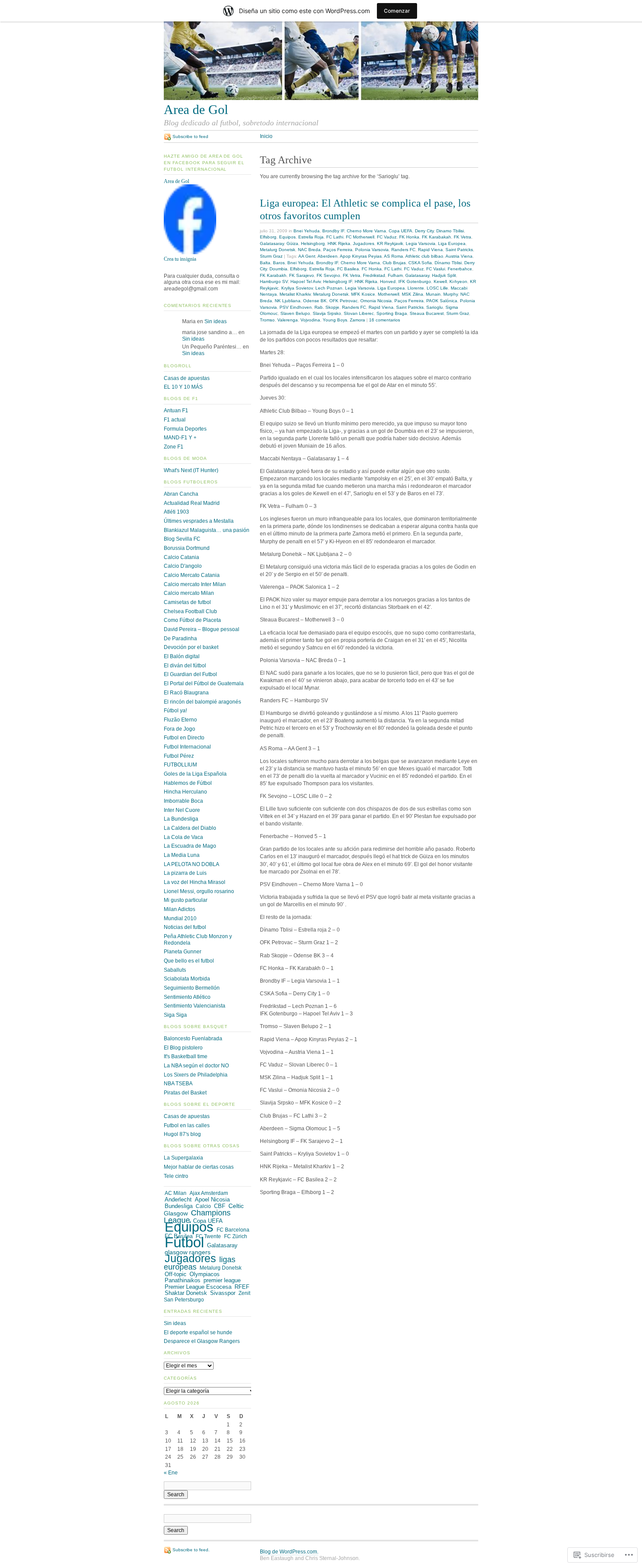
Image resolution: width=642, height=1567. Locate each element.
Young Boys (335, 320)
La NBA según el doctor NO (196, 1066)
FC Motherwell (360, 237)
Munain (433, 294)
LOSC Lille (437, 288)
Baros (279, 262)
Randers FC (403, 249)
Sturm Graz (271, 256)
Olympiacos (205, 1274)
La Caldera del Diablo (190, 828)
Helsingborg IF (337, 281)
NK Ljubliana (287, 300)
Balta (265, 262)
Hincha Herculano (185, 792)
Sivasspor (222, 1293)
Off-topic (175, 1274)
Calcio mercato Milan (189, 593)
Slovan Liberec (359, 313)
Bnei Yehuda (306, 230)
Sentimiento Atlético (187, 997)
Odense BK (315, 300)
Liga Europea (452, 243)
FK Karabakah (436, 237)
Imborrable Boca (183, 801)
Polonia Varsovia (372, 249)
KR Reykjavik (390, 243)
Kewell (440, 281)
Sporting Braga (391, 313)
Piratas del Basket (185, 1093)
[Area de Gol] (190, 252)
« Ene (171, 1473)
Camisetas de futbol (187, 602)
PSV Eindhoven (296, 307)
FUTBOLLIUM (180, 765)
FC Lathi (334, 237)
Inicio (266, 136)
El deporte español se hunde (198, 1332)
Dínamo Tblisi (448, 262)
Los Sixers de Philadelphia (196, 1075)
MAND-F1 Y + (180, 438)
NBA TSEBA (178, 1083)
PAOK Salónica (441, 300)
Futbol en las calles (187, 1125)
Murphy (450, 294)
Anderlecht (178, 1199)
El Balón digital (182, 656)
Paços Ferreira (337, 249)
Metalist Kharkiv (295, 294)
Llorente (415, 288)
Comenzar (397, 10)
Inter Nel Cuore (182, 810)
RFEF (242, 1287)
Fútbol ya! (175, 711)
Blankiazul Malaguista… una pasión (206, 530)
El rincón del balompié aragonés (202, 702)
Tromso (267, 320)
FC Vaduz (387, 237)
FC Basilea (348, 268)
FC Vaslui (435, 268)
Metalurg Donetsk (277, 249)
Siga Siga (175, 1015)
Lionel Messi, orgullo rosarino (199, 891)
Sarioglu (434, 307)
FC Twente (208, 1236)
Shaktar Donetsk (186, 1293)
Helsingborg (313, 243)
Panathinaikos (182, 1280)
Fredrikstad (374, 275)
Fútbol (184, 1242)
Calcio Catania (181, 557)
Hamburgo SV (274, 281)
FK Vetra (462, 237)
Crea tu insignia (180, 259)
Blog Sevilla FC (182, 539)
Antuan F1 (176, 410)
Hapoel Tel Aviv (305, 281)
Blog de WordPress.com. (289, 1552)
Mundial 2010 (180, 918)
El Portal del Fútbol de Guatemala (204, 683)
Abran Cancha (181, 494)
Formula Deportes (185, 429)
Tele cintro (176, 1176)
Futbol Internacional (187, 747)
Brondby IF (333, 230)
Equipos (287, 237)
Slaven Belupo (295, 313)
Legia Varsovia (420, 243)
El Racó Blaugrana (186, 693)
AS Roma (393, 256)
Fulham (395, 275)
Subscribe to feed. (191, 1549)
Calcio (203, 1206)
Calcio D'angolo (183, 566)
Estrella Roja (311, 237)
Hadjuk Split (444, 275)
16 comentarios (384, 320)
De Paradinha (180, 638)
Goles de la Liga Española (195, 774)
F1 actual (175, 420)
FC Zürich (235, 1236)
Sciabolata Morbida (187, 979)
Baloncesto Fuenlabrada (193, 1038)
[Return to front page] (321, 98)
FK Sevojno (328, 275)
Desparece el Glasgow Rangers (202, 1341)
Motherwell (388, 294)
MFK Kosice (363, 294)
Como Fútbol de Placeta (192, 620)
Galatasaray (272, 243)
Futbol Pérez (179, 756)
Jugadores (363, 243)
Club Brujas (394, 262)
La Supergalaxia (183, 1158)
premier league (222, 1280)
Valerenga (287, 320)
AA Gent (306, 256)
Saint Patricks (459, 249)
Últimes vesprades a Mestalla (199, 521)
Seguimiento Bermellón (192, 988)
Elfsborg (268, 237)
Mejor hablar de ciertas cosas (199, 1167)
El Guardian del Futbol (190, 674)
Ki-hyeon (458, 281)
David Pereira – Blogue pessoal (201, 629)
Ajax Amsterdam (209, 1193)
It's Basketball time (185, 1056)
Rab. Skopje (326, 307)
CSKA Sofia (420, 262)
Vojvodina (310, 320)
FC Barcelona (233, 1230)
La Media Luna (182, 855)
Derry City (424, 230)
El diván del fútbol (185, 666)
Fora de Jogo (179, 729)
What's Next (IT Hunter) (191, 470)
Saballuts (175, 970)
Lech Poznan (328, 288)
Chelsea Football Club (190, 611)
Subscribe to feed (190, 136)
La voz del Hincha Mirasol (194, 882)
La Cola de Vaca (183, 837)
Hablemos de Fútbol (188, 783)
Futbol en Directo (184, 738)
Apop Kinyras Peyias (361, 256)
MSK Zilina (412, 294)
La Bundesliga (181, 819)
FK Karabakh (273, 275)
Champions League (197, 1216)
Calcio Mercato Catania (192, 575)
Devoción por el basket (191, 647)
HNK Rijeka (339, 243)
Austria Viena (459, 256)
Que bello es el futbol (189, 961)
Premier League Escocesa (198, 1287)
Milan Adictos (179, 909)
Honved (388, 281)
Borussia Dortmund (187, 548)
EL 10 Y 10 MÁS (183, 387)
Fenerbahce (460, 268)
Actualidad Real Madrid (192, 503)
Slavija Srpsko (327, 313)
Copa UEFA (400, 230)
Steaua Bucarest (427, 313)
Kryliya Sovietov (297, 288)
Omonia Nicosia (376, 300)
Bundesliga (179, 1206)
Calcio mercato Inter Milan (195, 584)
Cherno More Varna (366, 230)
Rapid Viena (430, 249)
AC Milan (175, 1193)
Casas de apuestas (187, 378)
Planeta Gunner (182, 952)
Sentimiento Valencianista (194, 1006)
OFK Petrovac (343, 300)
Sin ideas (215, 321)
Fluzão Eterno (180, 720)
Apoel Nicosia (212, 1200)
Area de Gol (176, 181)
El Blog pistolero (183, 1048)
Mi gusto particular (185, 900)
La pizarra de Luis (185, 873)
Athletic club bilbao (424, 256)
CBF (219, 1206)
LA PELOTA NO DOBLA (191, 864)
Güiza (292, 243)
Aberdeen (328, 256)
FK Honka (409, 237)
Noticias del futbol (185, 927)
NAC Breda (309, 249)
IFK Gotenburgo (414, 281)
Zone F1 (173, 447)
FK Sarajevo (301, 275)
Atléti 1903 (176, 512)
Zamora (357, 320)
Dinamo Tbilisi (450, 230)
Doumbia (278, 268)
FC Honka (372, 268)
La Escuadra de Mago (190, 846)
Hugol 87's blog (182, 1134)
